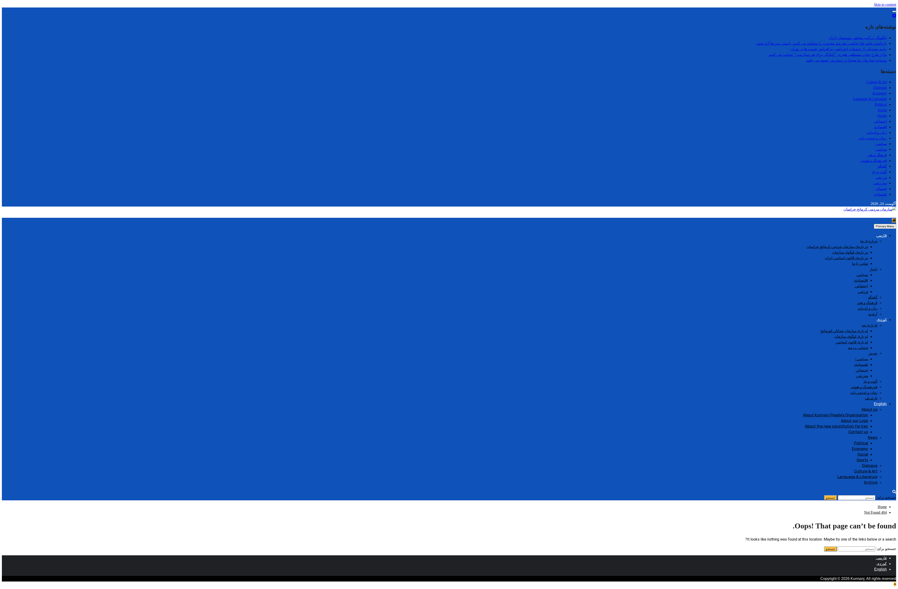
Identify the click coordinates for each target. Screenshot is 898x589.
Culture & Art (876, 82)
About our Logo (854, 420)
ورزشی (881, 177)
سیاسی (881, 144)
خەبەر (872, 353)
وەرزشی (880, 183)
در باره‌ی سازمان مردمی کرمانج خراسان (837, 246)
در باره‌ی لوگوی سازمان (850, 252)
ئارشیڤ (871, 398)
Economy (880, 93)
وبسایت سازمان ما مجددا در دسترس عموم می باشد (846, 60)
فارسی (881, 235)
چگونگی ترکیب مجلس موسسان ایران (858, 38)
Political (881, 104)
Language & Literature (870, 99)
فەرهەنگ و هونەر (873, 161)
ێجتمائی (881, 189)
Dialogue (880, 88)
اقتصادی (880, 127)
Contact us (858, 432)
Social (882, 110)
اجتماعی (880, 121)
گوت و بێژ (879, 172)
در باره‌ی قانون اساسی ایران (846, 258)
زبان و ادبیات (877, 133)
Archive (870, 482)
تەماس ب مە (858, 347)
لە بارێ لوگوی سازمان (851, 336)
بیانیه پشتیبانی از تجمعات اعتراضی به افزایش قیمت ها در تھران (838, 49)
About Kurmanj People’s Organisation (835, 415)
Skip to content (885, 5)
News (872, 437)
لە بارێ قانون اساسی (852, 342)
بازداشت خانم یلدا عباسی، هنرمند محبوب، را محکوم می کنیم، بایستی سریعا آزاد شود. (821, 43)
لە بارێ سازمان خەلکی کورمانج (844, 331)
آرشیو (873, 314)
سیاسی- (861, 359)
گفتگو (882, 166)
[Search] (894, 492)
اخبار (873, 269)
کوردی (882, 319)
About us (869, 409)
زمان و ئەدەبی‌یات (873, 138)
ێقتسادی (880, 194)
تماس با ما (860, 263)
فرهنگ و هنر (877, 155)
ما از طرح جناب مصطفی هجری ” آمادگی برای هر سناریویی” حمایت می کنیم (828, 55)
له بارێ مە (869, 325)
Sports (882, 116)
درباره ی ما (868, 241)
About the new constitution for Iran (836, 426)
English (880, 404)
